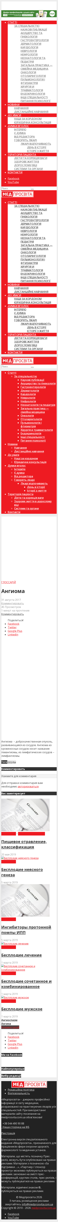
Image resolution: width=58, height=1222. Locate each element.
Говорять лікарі (25, 140)
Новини (13, 104)
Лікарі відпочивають (36, 144)
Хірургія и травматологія (32, 88)
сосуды (11, 762)
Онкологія (28, 72)
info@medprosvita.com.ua (37, 1204)
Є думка (20, 133)
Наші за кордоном (28, 119)
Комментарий (10, 1027)
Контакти (15, 172)
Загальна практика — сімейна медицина (37, 67)
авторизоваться (28, 786)
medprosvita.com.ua (43, 1208)
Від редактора (24, 136)
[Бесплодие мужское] (15, 997)
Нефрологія (29, 54)
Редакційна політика (21, 1089)
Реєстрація (8, 1133)
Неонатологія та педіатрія (33, 59)
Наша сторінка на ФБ (15, 1127)
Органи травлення (31, 833)
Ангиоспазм (9, 1020)
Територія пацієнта (22, 154)
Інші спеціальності (34, 97)
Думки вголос (18, 126)
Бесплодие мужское (21, 1008)
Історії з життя (38, 151)
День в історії (36, 147)
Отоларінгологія (33, 76)
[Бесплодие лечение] (15, 943)
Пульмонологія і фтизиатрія (33, 81)
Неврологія (29, 51)
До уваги (14, 115)
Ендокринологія (33, 94)
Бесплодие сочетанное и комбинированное (26, 983)
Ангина (6, 1023)
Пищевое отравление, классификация (24, 844)
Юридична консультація (32, 122)
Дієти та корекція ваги (30, 158)
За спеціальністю (26, 26)
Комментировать (12, 603)
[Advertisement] (29, 549)
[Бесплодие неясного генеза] (20, 858)
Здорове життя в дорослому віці (26, 163)
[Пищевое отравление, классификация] (25, 830)
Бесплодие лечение (21, 955)
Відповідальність (19, 1093)
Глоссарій (8, 582)
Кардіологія (29, 47)
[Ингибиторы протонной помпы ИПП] (25, 915)
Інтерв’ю (20, 129)
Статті (12, 22)
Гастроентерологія (35, 40)
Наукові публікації (34, 29)
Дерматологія (31, 44)
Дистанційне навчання (31, 111)
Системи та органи (28, 169)
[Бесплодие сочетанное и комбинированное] (29, 970)
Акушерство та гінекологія (31, 34)
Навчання (21, 108)
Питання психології (35, 101)
